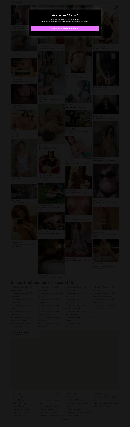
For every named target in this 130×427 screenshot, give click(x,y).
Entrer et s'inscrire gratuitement (65, 28)
